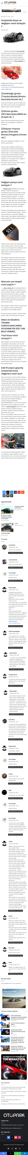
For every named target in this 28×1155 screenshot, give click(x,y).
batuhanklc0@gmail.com (14, 623)
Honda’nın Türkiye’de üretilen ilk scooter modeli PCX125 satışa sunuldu (18, 1048)
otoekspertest (7, 87)
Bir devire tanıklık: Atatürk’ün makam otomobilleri (6, 517)
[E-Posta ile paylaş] (7, 495)
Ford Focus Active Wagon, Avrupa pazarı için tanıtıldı (13, 1091)
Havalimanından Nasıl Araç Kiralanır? (10, 1099)
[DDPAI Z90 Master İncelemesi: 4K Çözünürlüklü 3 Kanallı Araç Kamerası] (5, 1018)
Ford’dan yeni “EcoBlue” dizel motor (9, 1103)
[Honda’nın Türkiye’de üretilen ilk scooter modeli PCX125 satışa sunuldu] (5, 1048)
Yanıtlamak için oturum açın (15, 552)
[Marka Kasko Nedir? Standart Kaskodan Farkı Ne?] (5, 1032)
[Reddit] (22, 492)
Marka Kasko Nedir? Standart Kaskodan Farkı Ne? (18, 1031)
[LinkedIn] (11, 492)
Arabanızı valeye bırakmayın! (19, 507)
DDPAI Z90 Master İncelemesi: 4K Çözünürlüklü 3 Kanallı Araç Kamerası (19, 1017)
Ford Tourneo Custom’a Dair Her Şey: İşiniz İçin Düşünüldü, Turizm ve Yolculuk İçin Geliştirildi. (17, 1040)
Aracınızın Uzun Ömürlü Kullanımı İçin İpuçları (12, 1095)
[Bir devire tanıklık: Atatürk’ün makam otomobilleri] (7, 510)
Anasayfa (4, 16)
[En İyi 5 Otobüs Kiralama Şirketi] (5, 1025)
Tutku (16, 523)
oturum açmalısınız (16, 983)
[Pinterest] (19, 492)
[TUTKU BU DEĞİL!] (7, 527)
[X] (7, 492)
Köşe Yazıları (11, 16)
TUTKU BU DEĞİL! (5, 533)
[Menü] (2, 3)
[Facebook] (4, 492)
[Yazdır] (11, 495)
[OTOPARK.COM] (10, 3)
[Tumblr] (15, 492)
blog (2, 454)
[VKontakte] (4, 495)
